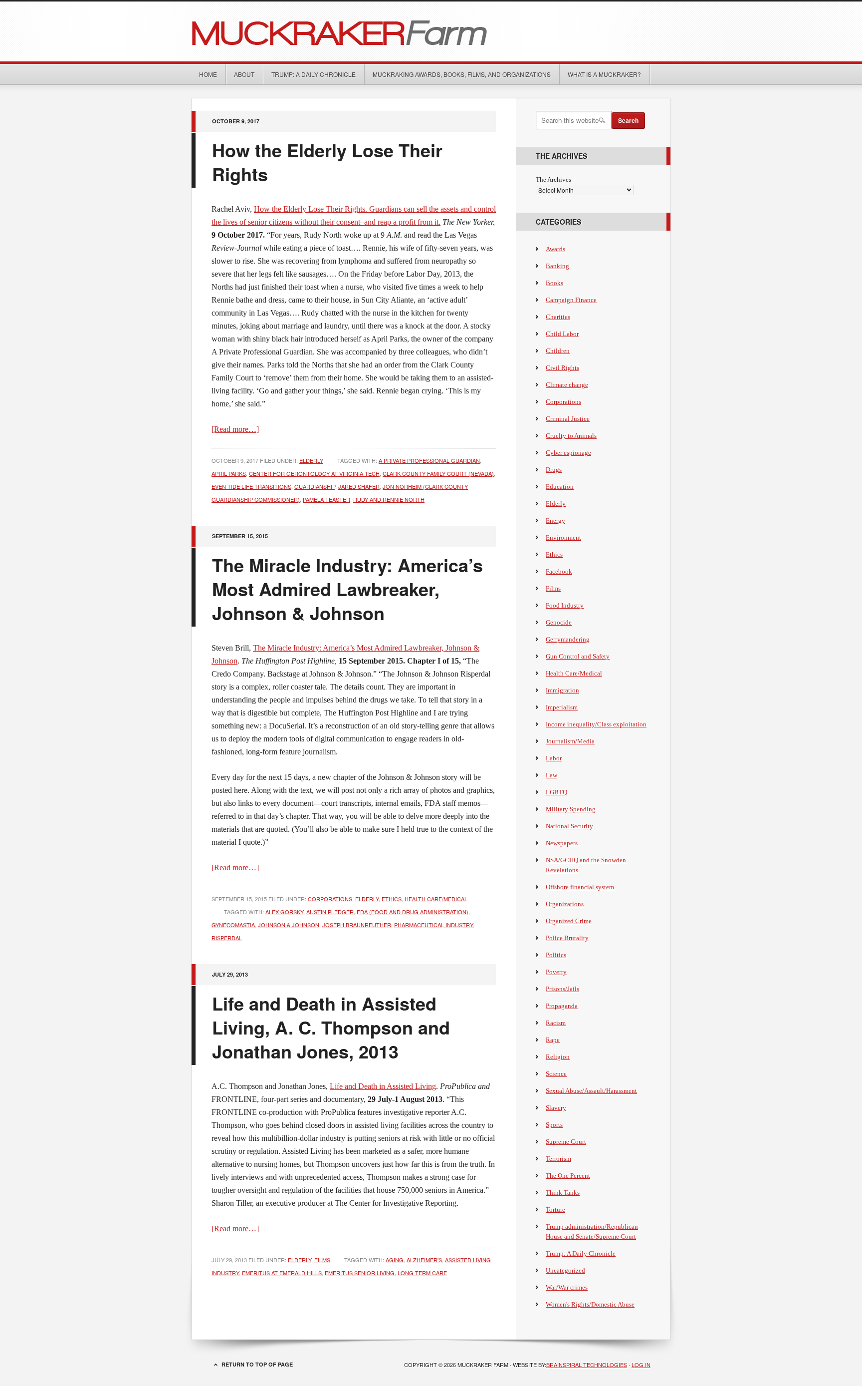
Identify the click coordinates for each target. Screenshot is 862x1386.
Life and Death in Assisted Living (383, 1086)
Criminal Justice (568, 418)
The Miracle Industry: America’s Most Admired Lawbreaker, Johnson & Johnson (347, 589)
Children (558, 350)
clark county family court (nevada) (438, 473)
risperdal (227, 938)
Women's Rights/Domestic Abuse (590, 1304)
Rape (553, 1039)
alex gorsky (284, 912)
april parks (229, 473)
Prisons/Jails (562, 989)
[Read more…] (235, 429)
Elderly (311, 460)
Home (208, 74)
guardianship (314, 486)
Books (554, 283)
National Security (569, 826)
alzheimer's (424, 1260)
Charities (558, 317)
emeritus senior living (360, 1273)
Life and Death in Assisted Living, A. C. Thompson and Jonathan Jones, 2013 (331, 1027)
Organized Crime (569, 921)
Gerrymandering (568, 639)
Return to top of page (257, 1364)
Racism (556, 1023)
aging (395, 1260)
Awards (555, 249)
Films (322, 1260)
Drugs (554, 469)
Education (560, 486)
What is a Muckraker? (604, 74)
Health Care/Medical (436, 899)
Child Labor (562, 334)
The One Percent (568, 1175)
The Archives (553, 179)
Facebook (559, 571)
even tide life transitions (251, 486)
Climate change (567, 384)
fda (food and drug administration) (412, 912)
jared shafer (359, 486)
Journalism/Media (570, 741)
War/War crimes (567, 1287)
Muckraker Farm (431, 31)
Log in (641, 1365)
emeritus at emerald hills (282, 1273)
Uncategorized (565, 1270)
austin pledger (330, 912)
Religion (558, 1056)
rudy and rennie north (389, 499)
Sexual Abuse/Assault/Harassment (591, 1090)
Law (551, 775)
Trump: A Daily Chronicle (313, 74)
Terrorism (558, 1158)
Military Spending (571, 809)
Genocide (559, 622)
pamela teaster (326, 499)
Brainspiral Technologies (586, 1365)
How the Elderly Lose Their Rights (327, 162)
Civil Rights (562, 367)
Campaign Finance (571, 300)
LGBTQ (556, 792)
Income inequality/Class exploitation (596, 724)
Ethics (392, 899)
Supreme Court (566, 1141)
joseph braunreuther (356, 925)
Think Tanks (563, 1192)
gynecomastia (233, 925)
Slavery (556, 1107)
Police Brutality (567, 938)
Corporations (330, 899)
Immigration (562, 690)
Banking (557, 266)
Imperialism (562, 707)
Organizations (565, 904)
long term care (422, 1273)
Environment (563, 537)
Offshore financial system (580, 887)
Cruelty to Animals (571, 435)
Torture (555, 1209)
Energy (555, 520)
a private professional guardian (429, 460)
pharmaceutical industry (433, 925)
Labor (554, 758)
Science (556, 1073)
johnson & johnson (288, 925)
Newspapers (562, 843)
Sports (554, 1124)
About (244, 74)
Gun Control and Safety (578, 656)
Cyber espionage (568, 452)
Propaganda (562, 1006)
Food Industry (565, 605)
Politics (556, 955)
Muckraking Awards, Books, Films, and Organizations (462, 74)
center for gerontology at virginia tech (314, 473)
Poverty (556, 972)
